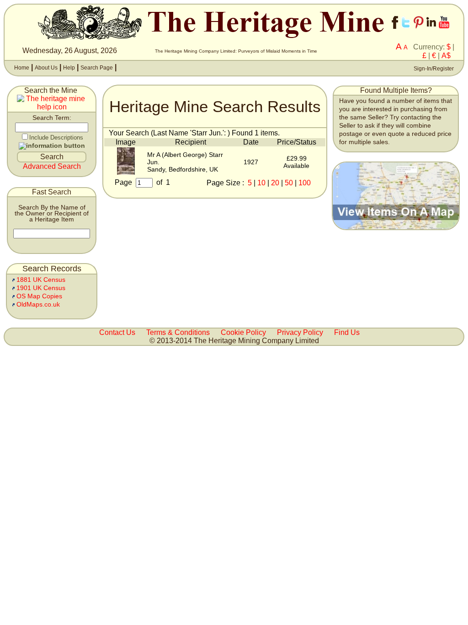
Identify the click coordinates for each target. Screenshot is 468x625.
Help (69, 68)
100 (304, 183)
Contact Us (117, 332)
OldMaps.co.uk (38, 304)
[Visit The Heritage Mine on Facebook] (394, 31)
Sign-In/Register (433, 68)
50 (289, 183)
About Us (46, 68)
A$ (446, 55)
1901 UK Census (40, 288)
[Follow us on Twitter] (405, 31)
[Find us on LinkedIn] (431, 31)
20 (275, 183)
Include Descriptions (56, 137)
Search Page (96, 68)
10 (261, 183)
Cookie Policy (243, 332)
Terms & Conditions (178, 332)
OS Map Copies (39, 296)
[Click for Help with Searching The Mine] (51, 107)
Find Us (347, 332)
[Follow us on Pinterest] (418, 31)
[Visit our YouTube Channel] (444, 31)
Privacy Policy (300, 332)
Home (21, 68)
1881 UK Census (40, 279)
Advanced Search (52, 166)
